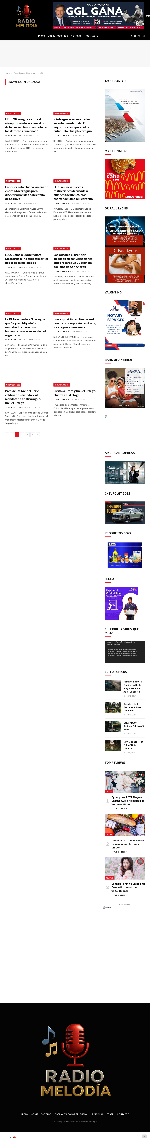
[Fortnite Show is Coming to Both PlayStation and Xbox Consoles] (113, 685)
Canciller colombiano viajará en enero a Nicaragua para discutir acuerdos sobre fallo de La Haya (26, 193)
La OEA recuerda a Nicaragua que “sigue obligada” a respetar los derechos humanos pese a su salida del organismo (25, 327)
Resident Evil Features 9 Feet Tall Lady (132, 707)
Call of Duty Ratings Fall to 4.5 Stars (133, 726)
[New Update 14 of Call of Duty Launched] (113, 745)
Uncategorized (13, 113)
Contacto (92, 36)
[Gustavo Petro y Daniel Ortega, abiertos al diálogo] (75, 374)
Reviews (109, 878)
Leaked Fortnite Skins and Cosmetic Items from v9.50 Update (128, 887)
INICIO (41, 36)
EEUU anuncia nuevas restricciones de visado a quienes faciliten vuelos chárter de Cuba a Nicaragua (73, 193)
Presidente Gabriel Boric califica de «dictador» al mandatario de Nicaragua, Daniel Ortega (23, 396)
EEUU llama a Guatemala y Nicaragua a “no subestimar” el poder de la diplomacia (26, 258)
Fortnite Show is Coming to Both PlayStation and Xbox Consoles (132, 686)
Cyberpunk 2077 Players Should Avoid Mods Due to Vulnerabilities (128, 801)
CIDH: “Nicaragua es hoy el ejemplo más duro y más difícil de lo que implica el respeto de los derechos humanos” (26, 125)
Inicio (24, 1114)
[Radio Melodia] (26, 16)
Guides (109, 791)
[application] (125, 652)
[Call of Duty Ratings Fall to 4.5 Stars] (113, 726)
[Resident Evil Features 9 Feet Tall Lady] (113, 707)
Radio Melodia (14, 136)
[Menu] (6, 36)
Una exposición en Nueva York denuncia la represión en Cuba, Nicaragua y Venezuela (74, 323)
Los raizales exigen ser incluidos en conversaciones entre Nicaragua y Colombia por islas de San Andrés (73, 260)
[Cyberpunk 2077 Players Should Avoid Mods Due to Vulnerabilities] (125, 782)
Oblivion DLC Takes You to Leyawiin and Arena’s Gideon (127, 844)
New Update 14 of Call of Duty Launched (133, 745)
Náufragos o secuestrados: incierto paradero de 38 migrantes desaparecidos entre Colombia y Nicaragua (72, 125)
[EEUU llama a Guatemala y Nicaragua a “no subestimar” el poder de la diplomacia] (26, 238)
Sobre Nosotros (58, 36)
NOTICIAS (76, 36)
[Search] (144, 36)
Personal (97, 1114)
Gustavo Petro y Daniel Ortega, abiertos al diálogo (74, 392)
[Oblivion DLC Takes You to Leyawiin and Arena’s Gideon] (125, 825)
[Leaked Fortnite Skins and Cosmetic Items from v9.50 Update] (125, 868)
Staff (110, 1114)
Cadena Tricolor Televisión (71, 1114)
